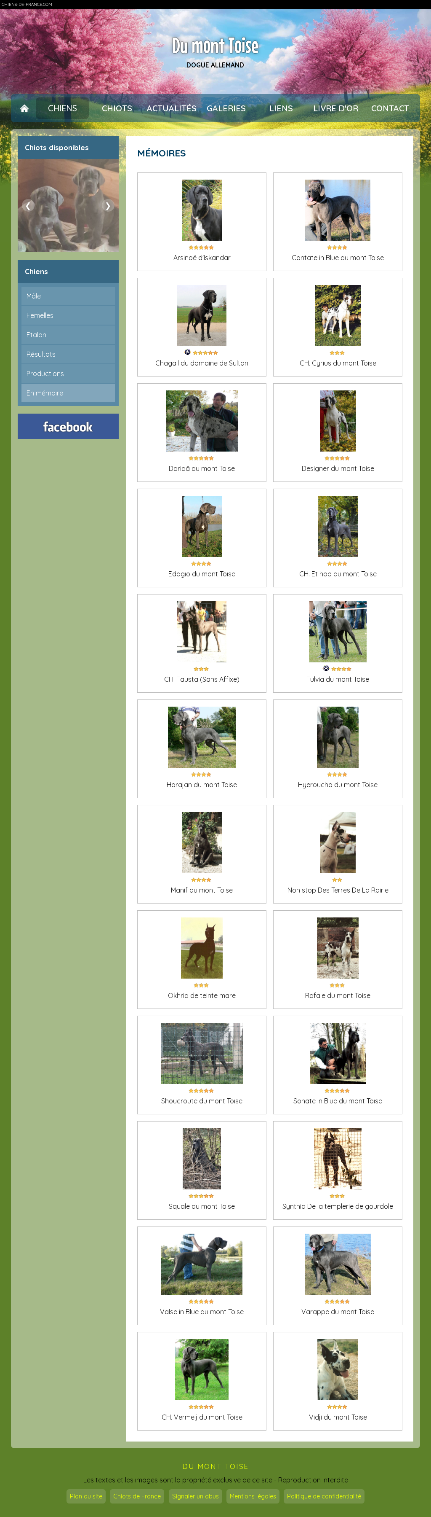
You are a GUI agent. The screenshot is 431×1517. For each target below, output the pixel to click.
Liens (281, 108)
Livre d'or (335, 108)
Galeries (226, 108)
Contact (390, 108)
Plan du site (86, 1496)
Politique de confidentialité (324, 1496)
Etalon (36, 335)
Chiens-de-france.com (27, 4)
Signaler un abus (195, 1496)
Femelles (40, 315)
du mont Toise (215, 1466)
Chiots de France (137, 1496)
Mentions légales (253, 1496)
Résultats (41, 354)
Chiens (62, 108)
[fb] (68, 426)
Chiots (117, 108)
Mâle (34, 296)
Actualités (172, 108)
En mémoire (45, 393)
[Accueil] (24, 108)
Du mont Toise (215, 45)
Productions (45, 373)
